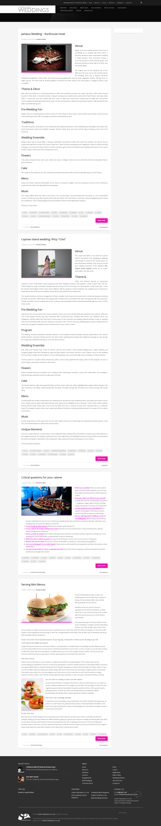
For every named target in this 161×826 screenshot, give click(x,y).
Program (42, 454)
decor (55, 212)
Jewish (99, 212)
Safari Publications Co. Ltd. (80, 792)
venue (75, 216)
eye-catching (43, 734)
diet (25, 734)
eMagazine (120, 2)
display (53, 557)
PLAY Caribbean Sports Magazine (79, 796)
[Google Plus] (138, 812)
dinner (33, 734)
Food (32, 745)
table (34, 561)
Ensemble (64, 212)
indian (100, 450)
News (90, 2)
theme (56, 216)
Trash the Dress (87, 783)
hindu (91, 450)
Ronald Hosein (41, 39)
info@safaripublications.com (127, 794)
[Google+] (29, 2)
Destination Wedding (59, 450)
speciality (97, 557)
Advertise (111, 2)
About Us (97, 2)
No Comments (104, 227)
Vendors (85, 775)
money (94, 734)
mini (86, 734)
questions (78, 557)
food (61, 557)
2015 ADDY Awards (32, 777)
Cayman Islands (36, 450)
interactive (69, 734)
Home (84, 767)
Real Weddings (35, 227)
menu (26, 216)
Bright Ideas (116, 772)
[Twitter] (23, 2)
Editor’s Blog (117, 775)
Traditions (66, 216)
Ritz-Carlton (53, 454)
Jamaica (90, 212)
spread (26, 561)
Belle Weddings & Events (99, 798)
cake (25, 212)
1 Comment (104, 465)
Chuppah (34, 212)
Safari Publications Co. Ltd (46, 814)
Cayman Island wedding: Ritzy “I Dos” (43, 239)
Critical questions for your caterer (41, 477)
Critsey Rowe (45, 212)
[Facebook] (19, 2)
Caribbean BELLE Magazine (100, 792)
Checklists (34, 572)
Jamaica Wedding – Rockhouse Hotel (43, 34)
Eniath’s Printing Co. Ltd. (99, 795)
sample (87, 557)
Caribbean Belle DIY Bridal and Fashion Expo (41, 767)
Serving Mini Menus (33, 584)
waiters (42, 561)
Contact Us (129, 2)
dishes (45, 557)
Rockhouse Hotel (45, 216)
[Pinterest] (26, 2)
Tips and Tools (41, 572)
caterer (26, 557)
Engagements (86, 778)
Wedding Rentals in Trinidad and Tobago (75, 2)
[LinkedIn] (32, 2)
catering (35, 557)
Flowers (73, 212)
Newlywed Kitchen (119, 778)
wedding (84, 216)
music (33, 216)
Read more (101, 220)
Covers (104, 2)
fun (82, 212)
